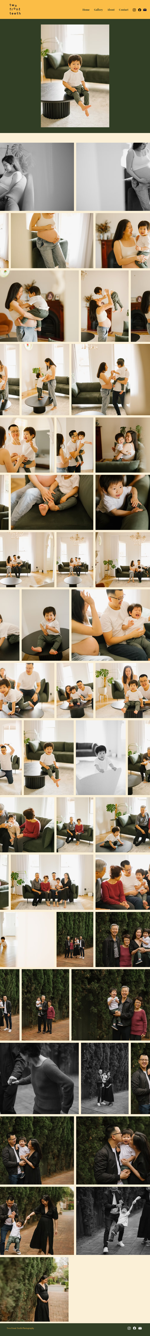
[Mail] (145, 10)
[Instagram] (134, 10)
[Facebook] (140, 10)
